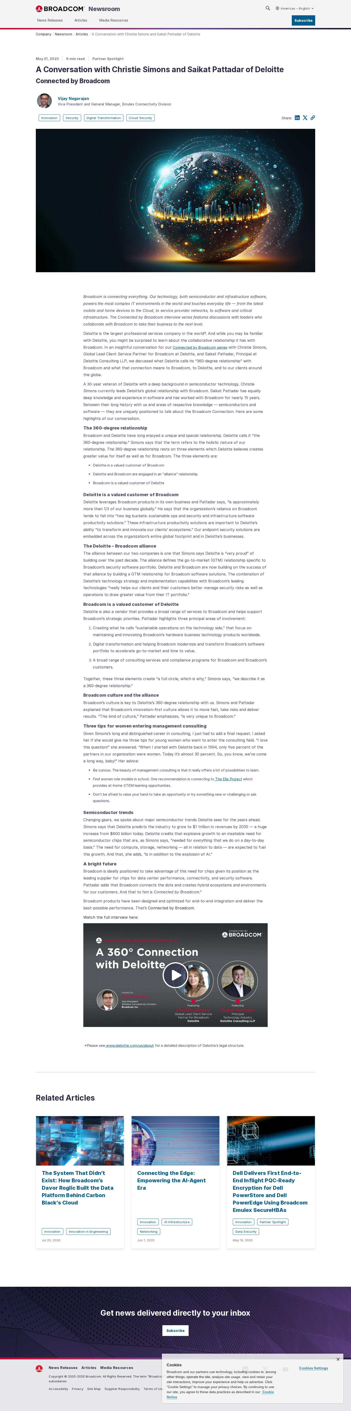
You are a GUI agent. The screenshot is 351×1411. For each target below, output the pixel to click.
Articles (88, 1367)
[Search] (268, 8)
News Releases (63, 1367)
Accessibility (58, 1389)
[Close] (338, 1359)
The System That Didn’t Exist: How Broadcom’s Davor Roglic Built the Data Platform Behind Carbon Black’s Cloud (77, 1188)
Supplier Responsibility (122, 1389)
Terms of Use (154, 1389)
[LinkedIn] (297, 117)
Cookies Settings (313, 1368)
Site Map (94, 1389)
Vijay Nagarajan (73, 98)
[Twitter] (305, 117)
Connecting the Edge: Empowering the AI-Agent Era (171, 1180)
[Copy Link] (312, 117)
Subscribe (303, 20)
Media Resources (116, 1367)
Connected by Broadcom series (200, 347)
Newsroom (104, 8)
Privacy (77, 1389)
